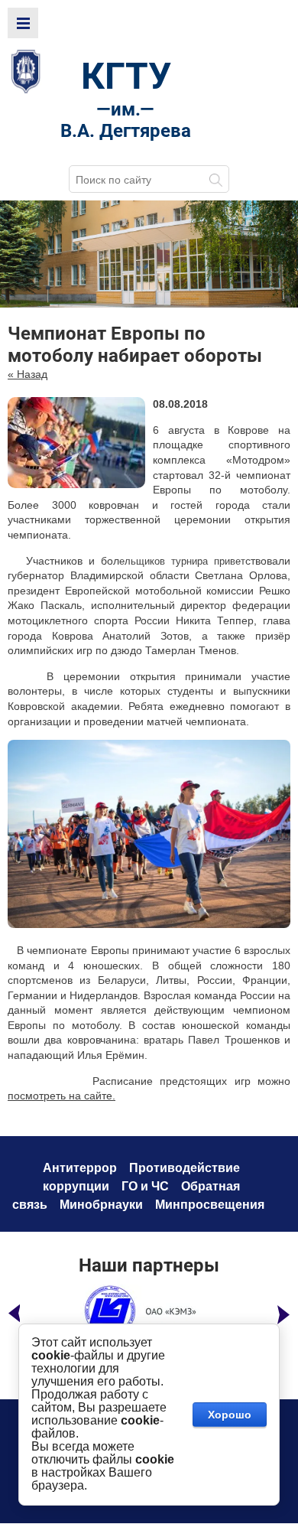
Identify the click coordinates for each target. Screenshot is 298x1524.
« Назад (27, 374)
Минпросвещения (209, 1204)
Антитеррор (80, 1167)
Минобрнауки (101, 1204)
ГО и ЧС (145, 1186)
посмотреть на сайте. (61, 1095)
